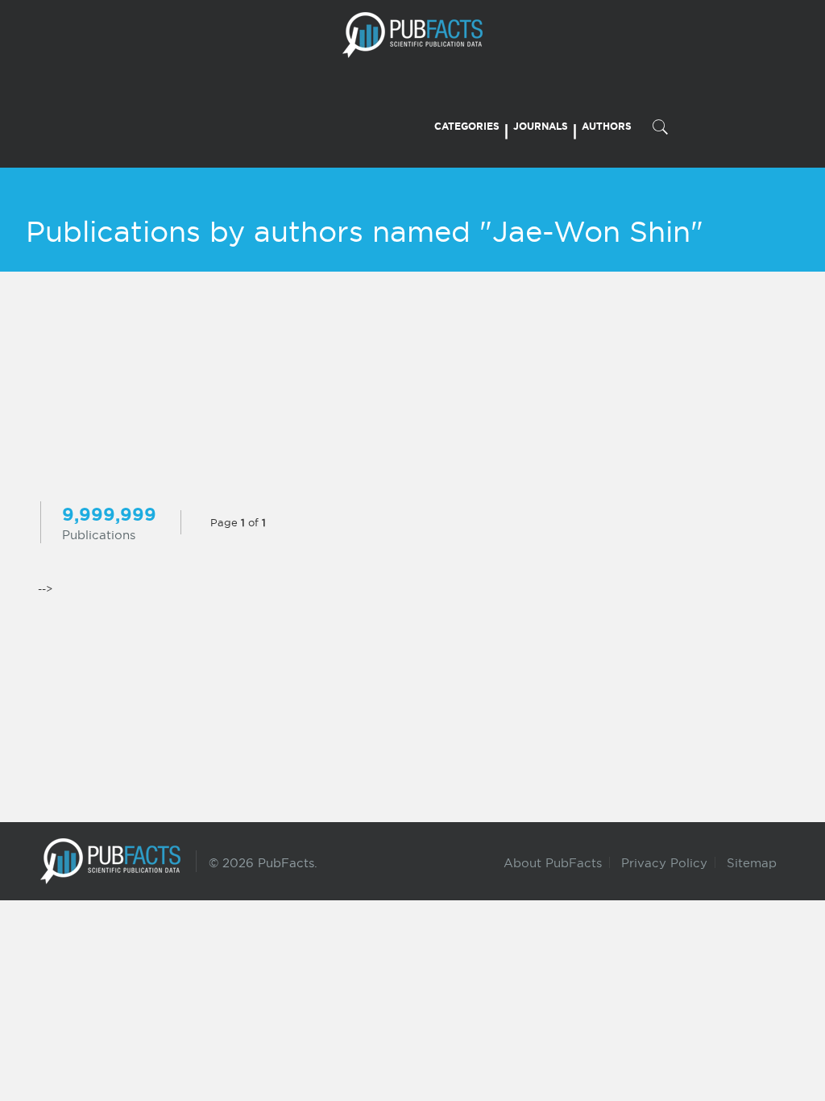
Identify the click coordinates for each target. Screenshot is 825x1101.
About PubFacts (553, 863)
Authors (607, 126)
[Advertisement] (412, 388)
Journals (540, 126)
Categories (467, 126)
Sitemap (752, 863)
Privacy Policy (664, 863)
